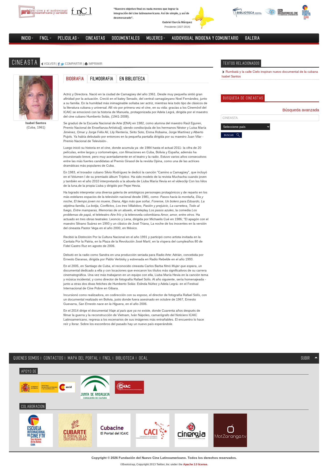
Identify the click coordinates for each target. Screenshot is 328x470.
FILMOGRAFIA (101, 78)
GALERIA (252, 38)
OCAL (143, 358)
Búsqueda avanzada (300, 110)
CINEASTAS (95, 38)
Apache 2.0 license (195, 464)
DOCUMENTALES (126, 38)
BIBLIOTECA (125, 358)
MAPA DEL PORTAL (83, 358)
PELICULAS (67, 38)
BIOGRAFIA (75, 78)
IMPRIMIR (95, 63)
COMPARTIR (73, 63)
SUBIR (305, 358)
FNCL (44, 38)
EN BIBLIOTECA (132, 78)
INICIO (26, 38)
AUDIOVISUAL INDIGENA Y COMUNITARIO (205, 38)
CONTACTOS (53, 358)
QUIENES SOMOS (26, 358)
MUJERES (155, 38)
